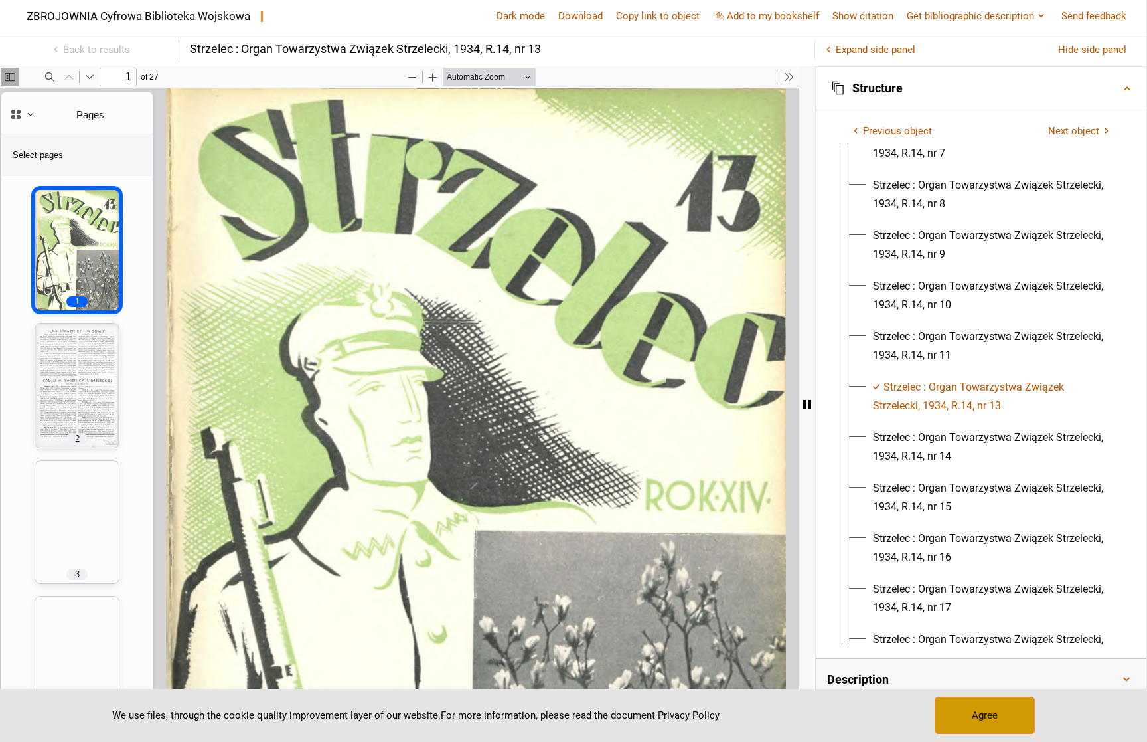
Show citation (862, 16)
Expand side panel (875, 50)
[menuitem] (993, 194)
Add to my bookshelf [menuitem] (773, 16)
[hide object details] (807, 404)
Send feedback (1093, 16)
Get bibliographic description (970, 16)
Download (580, 16)
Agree (985, 715)
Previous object (897, 131)
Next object (1073, 131)
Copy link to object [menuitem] (658, 16)
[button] (981, 88)
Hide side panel (1092, 50)
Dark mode (521, 16)
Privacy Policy (689, 715)
